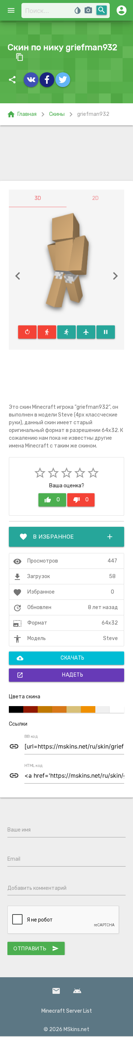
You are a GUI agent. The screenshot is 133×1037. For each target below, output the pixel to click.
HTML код (33, 765)
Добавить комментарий (36, 888)
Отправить (36, 948)
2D (95, 198)
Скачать (51, 658)
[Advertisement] (66, 153)
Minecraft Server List (66, 1011)
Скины (57, 114)
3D (37, 198)
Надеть (50, 675)
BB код (31, 736)
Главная (22, 114)
